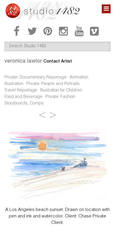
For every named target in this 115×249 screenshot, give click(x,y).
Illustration (13, 84)
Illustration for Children (61, 91)
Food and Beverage (23, 97)
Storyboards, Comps (24, 103)
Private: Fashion (60, 97)
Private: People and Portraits (53, 84)
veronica (23, 61)
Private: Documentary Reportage (35, 78)
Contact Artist (57, 61)
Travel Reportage (20, 91)
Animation (79, 78)
